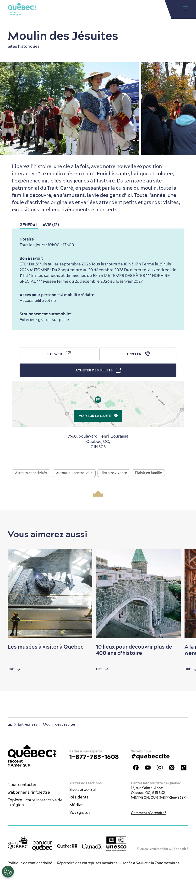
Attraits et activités (31, 473)
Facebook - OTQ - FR (136, 767)
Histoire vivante (114, 473)
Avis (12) (51, 224)
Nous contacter (22, 784)
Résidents (79, 797)
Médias (76, 804)
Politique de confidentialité (30, 863)
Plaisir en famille (148, 473)
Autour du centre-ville (74, 473)
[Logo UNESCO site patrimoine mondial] (116, 843)
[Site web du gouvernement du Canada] (92, 846)
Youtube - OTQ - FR (147, 767)
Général (29, 224)
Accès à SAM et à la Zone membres (150, 863)
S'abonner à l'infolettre (29, 792)
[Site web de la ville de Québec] (17, 842)
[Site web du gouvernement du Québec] (67, 846)
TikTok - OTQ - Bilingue (183, 767)
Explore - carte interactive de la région (35, 802)
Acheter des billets (94, 370)
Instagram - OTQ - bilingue (159, 767)
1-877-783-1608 (94, 757)
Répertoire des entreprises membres (87, 863)
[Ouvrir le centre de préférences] (8, 872)
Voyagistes (80, 812)
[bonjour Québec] (42, 846)
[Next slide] (183, 594)
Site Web (54, 354)
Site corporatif (83, 789)
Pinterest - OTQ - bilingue (171, 767)
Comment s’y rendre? (148, 813)
